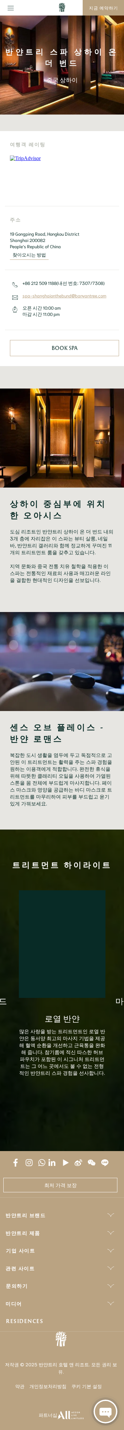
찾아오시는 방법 (29, 254)
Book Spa (65, 348)
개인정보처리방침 (47, 1386)
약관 (19, 1386)
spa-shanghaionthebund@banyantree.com (64, 295)
